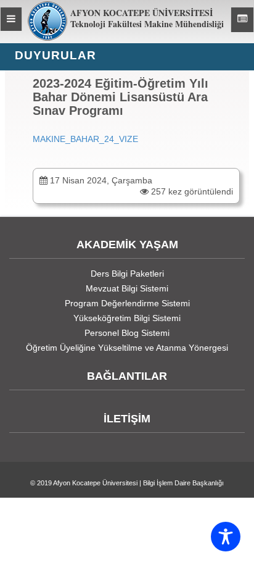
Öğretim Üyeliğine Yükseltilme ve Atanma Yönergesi (127, 348)
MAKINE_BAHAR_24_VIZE (85, 139)
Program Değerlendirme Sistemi (127, 303)
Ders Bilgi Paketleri (127, 273)
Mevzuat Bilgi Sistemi (127, 288)
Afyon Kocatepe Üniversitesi (95, 483)
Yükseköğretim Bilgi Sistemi (127, 318)
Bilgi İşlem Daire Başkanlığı (183, 483)
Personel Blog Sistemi (127, 333)
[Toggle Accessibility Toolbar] (226, 537)
